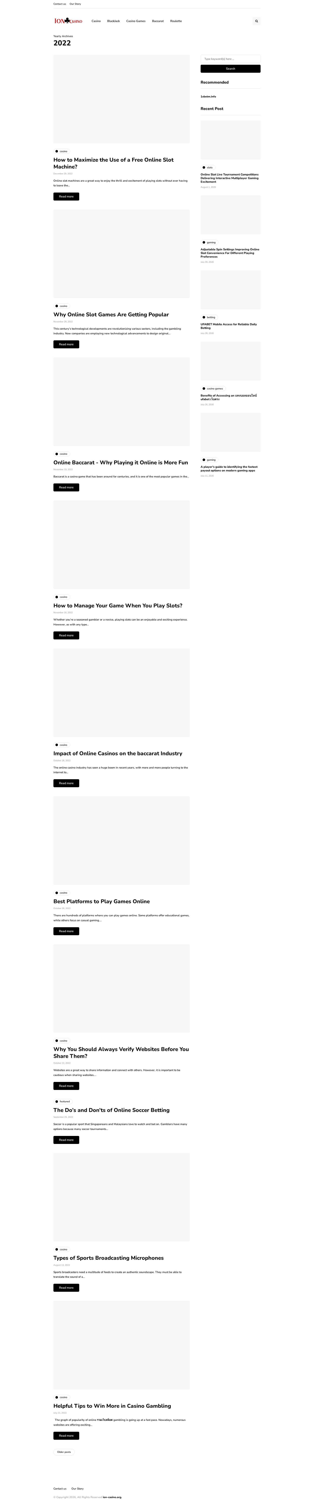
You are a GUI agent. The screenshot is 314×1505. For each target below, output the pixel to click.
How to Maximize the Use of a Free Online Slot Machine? (113, 163)
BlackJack (113, 21)
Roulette (176, 21)
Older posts (64, 1452)
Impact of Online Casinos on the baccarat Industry (117, 753)
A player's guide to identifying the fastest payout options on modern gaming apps (229, 469)
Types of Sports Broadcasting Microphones (108, 1258)
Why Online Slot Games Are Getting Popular (111, 314)
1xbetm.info (208, 96)
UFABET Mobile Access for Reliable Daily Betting (229, 326)
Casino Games (136, 21)
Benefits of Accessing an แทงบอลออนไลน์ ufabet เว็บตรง (229, 397)
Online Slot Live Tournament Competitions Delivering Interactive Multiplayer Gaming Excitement (230, 178)
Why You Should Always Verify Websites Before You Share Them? (121, 1053)
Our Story (75, 4)
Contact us (59, 4)
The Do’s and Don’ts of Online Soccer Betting (111, 1110)
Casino (96, 21)
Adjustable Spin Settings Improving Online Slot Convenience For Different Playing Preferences (230, 253)
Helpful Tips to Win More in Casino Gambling (112, 1406)
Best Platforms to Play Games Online (101, 901)
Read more (66, 197)
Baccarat (158, 21)
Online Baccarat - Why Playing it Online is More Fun (120, 462)
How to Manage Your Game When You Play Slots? (117, 605)
